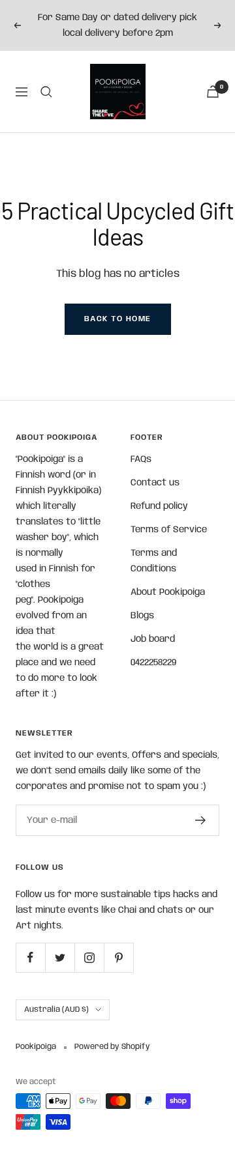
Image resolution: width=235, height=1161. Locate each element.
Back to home (117, 319)
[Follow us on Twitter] (59, 957)
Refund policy (159, 506)
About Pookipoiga (168, 592)
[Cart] (212, 91)
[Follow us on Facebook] (30, 957)
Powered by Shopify (112, 1046)
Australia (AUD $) (56, 1009)
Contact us (155, 482)
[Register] (200, 820)
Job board (153, 639)
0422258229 (153, 662)
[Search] (46, 92)
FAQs (141, 459)
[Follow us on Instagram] (89, 957)
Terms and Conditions (154, 561)
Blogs (142, 615)
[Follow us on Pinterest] (118, 957)
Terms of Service (169, 529)
